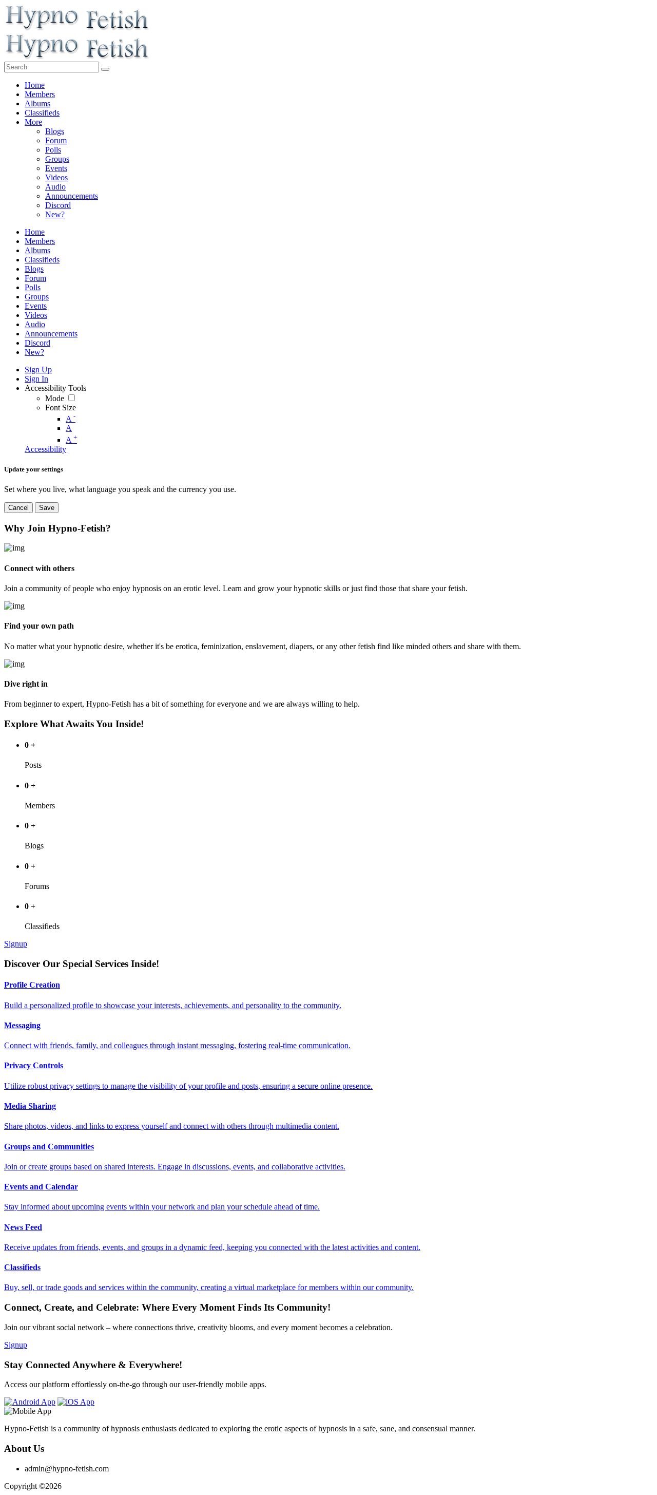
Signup (15, 943)
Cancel (18, 508)
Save (46, 508)
